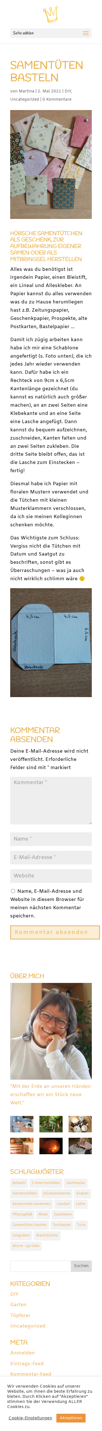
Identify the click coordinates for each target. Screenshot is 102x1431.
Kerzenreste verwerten (31, 1204)
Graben (82, 1193)
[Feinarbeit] (80, 1147)
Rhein (43, 1214)
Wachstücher (47, 1235)
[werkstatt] (80, 1125)
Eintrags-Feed (27, 1364)
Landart (63, 1204)
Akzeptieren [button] (71, 1418)
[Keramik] (21, 1125)
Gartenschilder (24, 1193)
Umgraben (21, 1235)
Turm (81, 1225)
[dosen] (21, 1147)
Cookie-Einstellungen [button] (30, 1418)
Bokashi (19, 1183)
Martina (26, 91)
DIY (68, 91)
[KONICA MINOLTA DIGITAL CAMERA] (51, 1125)
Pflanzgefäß (22, 1214)
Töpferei (20, 1315)
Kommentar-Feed (30, 1374)
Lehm (80, 1204)
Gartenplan (75, 1183)
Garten (18, 1305)
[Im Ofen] (51, 1147)
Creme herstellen (46, 1183)
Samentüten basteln (29, 1225)
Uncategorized (24, 99)
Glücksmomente (56, 1193)
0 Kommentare (56, 99)
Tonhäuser (62, 1225)
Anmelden (22, 1353)
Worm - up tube (25, 1246)
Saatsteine (63, 1214)
